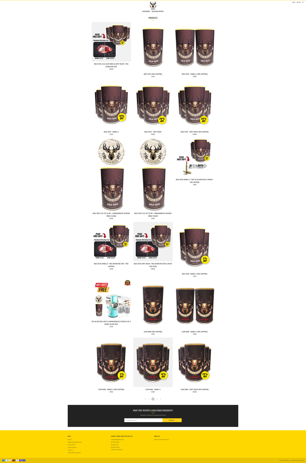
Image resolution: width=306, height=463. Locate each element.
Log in (293, 2)
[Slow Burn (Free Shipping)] (153, 304)
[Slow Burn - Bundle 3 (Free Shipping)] (111, 362)
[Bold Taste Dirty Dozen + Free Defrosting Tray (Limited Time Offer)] (153, 241)
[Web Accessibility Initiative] (0, 461)
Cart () (299, 2)
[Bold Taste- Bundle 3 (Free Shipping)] (194, 246)
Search (69, 439)
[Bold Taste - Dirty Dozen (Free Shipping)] (194, 104)
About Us (70, 450)
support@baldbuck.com (117, 439)
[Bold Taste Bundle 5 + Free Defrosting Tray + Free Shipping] (111, 241)
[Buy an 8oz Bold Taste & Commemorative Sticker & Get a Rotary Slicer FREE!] (111, 299)
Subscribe (171, 420)
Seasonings (146, 11)
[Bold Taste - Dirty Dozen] (153, 104)
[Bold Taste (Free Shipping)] (153, 47)
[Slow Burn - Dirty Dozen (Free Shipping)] (194, 362)
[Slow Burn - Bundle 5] (153, 362)
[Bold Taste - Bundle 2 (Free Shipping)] (194, 47)
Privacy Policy (71, 445)
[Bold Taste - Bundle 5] (111, 104)
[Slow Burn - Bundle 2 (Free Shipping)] (194, 304)
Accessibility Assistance (74, 452)
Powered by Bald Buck (284, 460)
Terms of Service (72, 447)
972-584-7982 (115, 442)
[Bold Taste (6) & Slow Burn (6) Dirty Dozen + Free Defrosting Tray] (111, 42)
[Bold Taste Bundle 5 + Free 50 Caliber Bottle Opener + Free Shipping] (194, 157)
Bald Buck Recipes (158, 11)
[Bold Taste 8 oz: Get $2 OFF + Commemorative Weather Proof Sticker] (111, 174)
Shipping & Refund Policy (75, 442)
